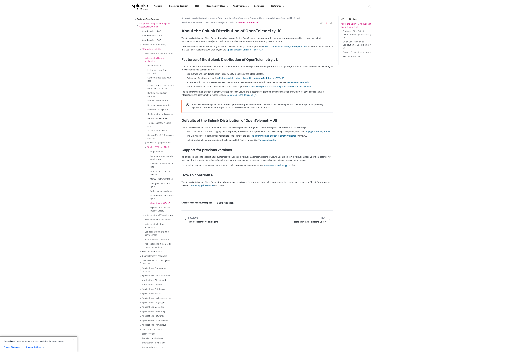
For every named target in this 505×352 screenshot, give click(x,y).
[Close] (74, 339)
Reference (276, 6)
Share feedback (225, 203)
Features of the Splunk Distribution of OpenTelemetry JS (357, 34)
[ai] (326, 23)
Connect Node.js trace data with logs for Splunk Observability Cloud (279, 87)
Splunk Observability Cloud (194, 18)
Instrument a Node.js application (219, 23)
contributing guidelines (200, 186)
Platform (158, 6)
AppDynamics (240, 6)
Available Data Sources (236, 18)
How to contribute (351, 57)
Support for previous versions (356, 53)
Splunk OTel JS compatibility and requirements (285, 47)
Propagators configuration (317, 132)
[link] (321, 23)
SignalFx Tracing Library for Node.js (243, 50)
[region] (38, 344)
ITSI (197, 6)
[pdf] (331, 23)
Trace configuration (267, 140)
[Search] (369, 6)
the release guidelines (274, 166)
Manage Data (216, 18)
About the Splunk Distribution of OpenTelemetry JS (356, 25)
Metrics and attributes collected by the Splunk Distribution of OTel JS (251, 78)
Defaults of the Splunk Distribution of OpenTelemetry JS (357, 45)
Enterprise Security (178, 6)
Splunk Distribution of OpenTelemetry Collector (273, 136)
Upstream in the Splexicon (240, 95)
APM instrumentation (191, 23)
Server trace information (298, 83)
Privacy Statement (12, 347)
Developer (259, 6)
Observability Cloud (216, 6)
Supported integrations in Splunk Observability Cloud (275, 18)
